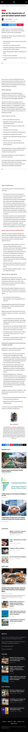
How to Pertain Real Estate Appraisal (18, 556)
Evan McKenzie (9, 19)
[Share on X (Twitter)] (12, 25)
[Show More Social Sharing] (25, 25)
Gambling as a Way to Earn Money (17, 548)
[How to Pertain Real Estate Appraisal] (5, 559)
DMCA (15, 721)
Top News (3, 10)
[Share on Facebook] (5, 25)
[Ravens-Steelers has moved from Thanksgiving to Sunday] (5, 710)
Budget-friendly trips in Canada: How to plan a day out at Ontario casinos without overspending (18, 613)
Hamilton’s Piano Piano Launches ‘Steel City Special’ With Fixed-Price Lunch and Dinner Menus (13, 589)
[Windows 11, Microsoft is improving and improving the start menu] (5, 533)
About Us (4, 721)
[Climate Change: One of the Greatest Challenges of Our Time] (14, 484)
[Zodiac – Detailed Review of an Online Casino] (5, 542)
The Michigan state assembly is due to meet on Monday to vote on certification (17, 701)
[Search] (26, 2)
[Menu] (2, 2)
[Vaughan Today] (14, 2)
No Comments (5, 21)
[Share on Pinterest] (20, 25)
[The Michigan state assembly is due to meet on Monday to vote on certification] (5, 701)
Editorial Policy (20, 721)
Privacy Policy (14, 723)
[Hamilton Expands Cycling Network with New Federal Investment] (14, 460)
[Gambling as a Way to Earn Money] (5, 550)
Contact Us (10, 721)
